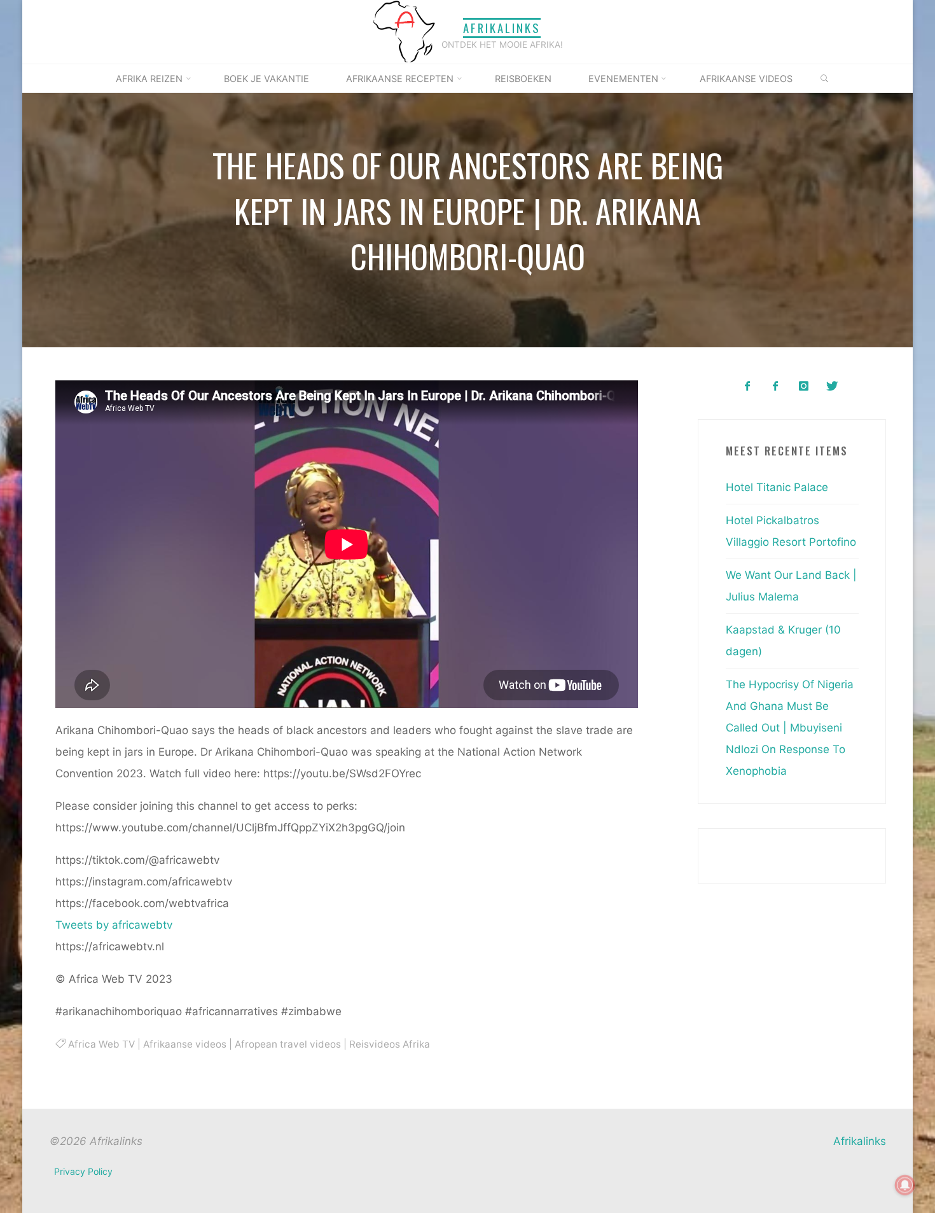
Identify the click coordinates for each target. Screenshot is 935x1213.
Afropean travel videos (287, 1043)
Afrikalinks (502, 27)
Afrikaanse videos (184, 1043)
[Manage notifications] (905, 1185)
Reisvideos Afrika (389, 1043)
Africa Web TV (100, 1043)
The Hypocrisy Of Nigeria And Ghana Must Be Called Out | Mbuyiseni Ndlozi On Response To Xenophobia (790, 727)
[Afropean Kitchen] (775, 386)
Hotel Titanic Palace (777, 487)
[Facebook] (747, 386)
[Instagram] (803, 386)
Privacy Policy (83, 1171)
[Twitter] (831, 386)
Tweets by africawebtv (113, 924)
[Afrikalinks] (404, 31)
